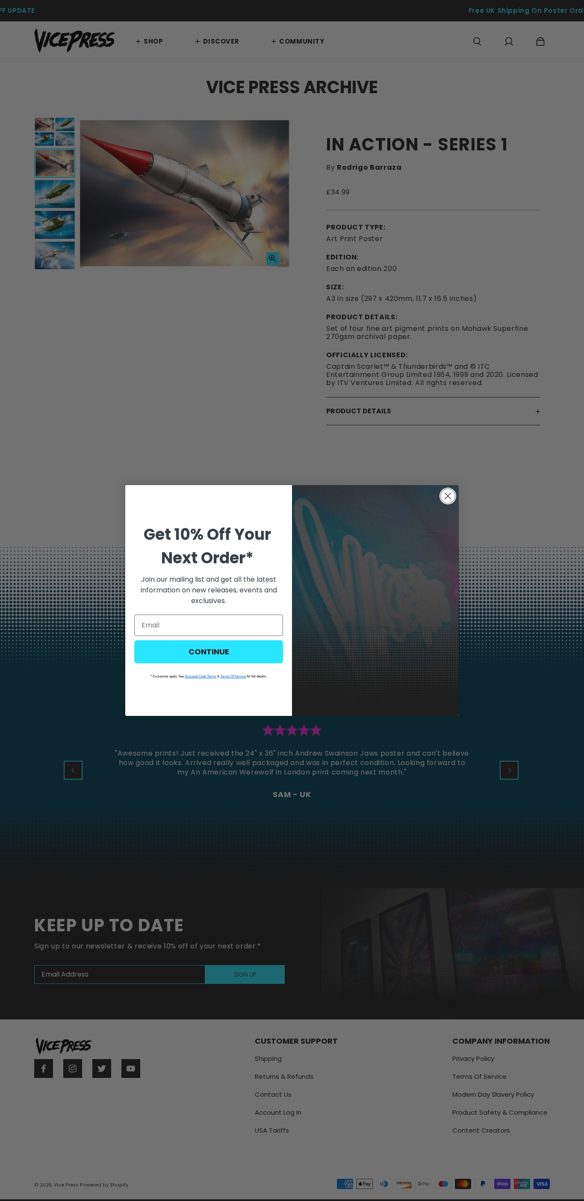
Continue (209, 651)
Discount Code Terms (200, 676)
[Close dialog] (447, 496)
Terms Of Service (233, 676)
